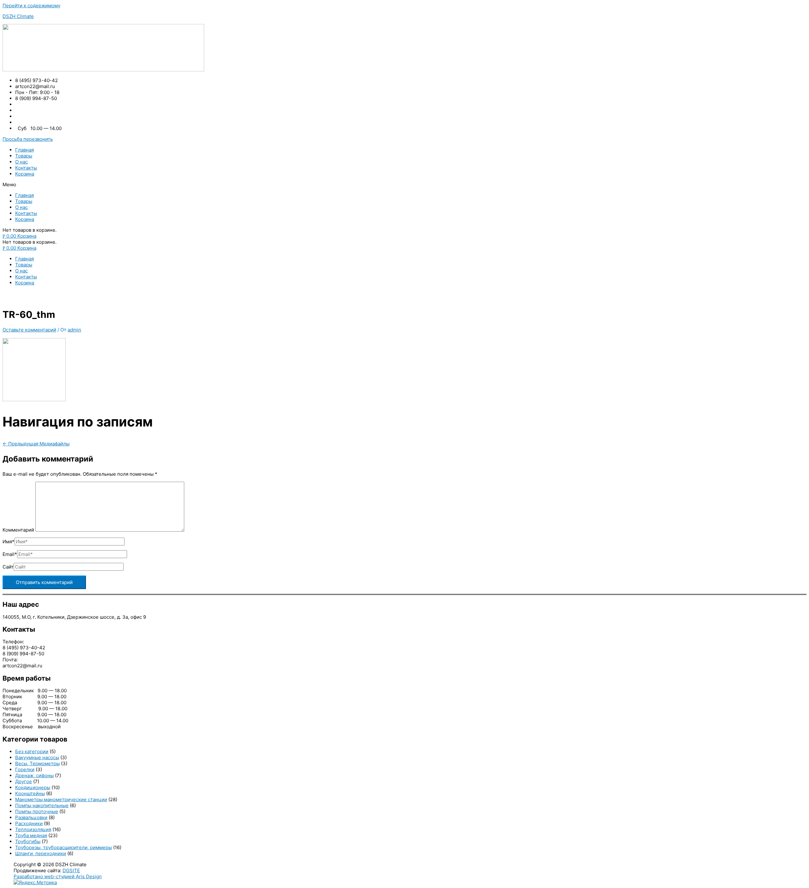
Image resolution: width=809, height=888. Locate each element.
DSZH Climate (18, 16)
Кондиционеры (32, 787)
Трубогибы (27, 841)
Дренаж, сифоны (34, 775)
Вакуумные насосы (37, 757)
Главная (24, 150)
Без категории (31, 751)
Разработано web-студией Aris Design (58, 876)
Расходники (29, 823)
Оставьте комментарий (29, 330)
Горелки (24, 769)
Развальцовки (31, 817)
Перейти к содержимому (31, 6)
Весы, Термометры (37, 763)
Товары (23, 156)
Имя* (9, 542)
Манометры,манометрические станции (61, 799)
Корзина (24, 174)
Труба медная (31, 835)
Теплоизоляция (33, 829)
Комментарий (18, 530)
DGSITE (71, 870)
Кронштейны (30, 793)
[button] (28, 139)
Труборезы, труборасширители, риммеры (63, 847)
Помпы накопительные (42, 805)
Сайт (8, 567)
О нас (21, 162)
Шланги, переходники (40, 853)
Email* (10, 554)
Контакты (26, 168)
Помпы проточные (36, 811)
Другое (23, 781)
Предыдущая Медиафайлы (36, 444)
